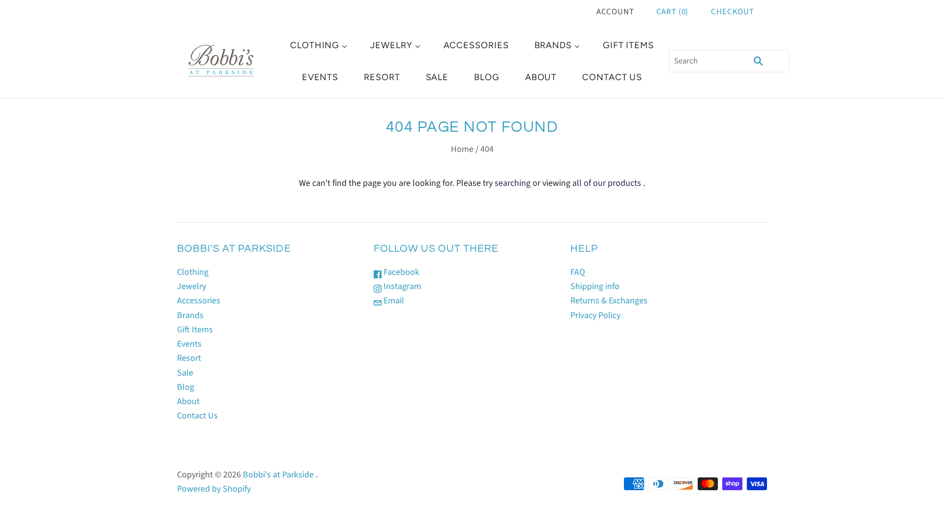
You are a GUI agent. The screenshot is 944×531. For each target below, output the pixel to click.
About (541, 77)
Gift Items (628, 45)
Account (615, 12)
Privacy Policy (595, 315)
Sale (437, 77)
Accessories (476, 45)
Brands (553, 45)
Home (462, 149)
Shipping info (595, 286)
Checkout (732, 12)
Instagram (401, 286)
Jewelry (391, 45)
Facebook (400, 272)
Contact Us (612, 77)
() (672, 12)
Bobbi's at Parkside (278, 475)
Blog (487, 77)
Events (320, 77)
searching (513, 183)
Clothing (314, 45)
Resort (382, 77)
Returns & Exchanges (609, 301)
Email (393, 301)
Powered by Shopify (214, 489)
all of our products (606, 183)
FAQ (577, 272)
